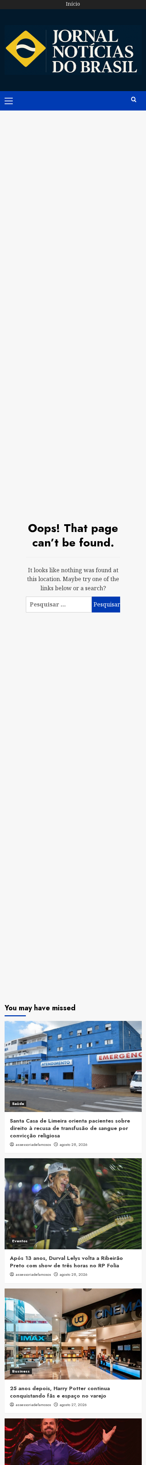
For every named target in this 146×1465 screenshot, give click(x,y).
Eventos (20, 1241)
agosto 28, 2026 (74, 1144)
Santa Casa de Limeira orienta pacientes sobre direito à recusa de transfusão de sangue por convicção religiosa (70, 1128)
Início (73, 3)
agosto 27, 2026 (73, 1404)
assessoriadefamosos (33, 1144)
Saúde (18, 1103)
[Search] (133, 100)
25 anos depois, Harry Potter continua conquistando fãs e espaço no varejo (60, 1392)
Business (21, 1371)
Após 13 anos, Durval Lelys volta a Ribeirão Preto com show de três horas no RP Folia (66, 1261)
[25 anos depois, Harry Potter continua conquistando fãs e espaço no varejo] (73, 1334)
